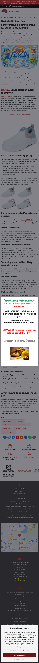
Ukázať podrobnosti (19, 659)
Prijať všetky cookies (19, 655)
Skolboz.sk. (19, 306)
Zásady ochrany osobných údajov (19, 650)
